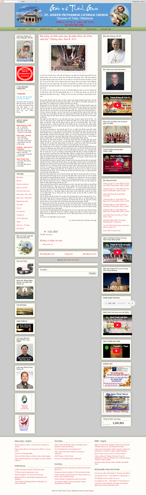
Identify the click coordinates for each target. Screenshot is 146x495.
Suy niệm (20, 205)
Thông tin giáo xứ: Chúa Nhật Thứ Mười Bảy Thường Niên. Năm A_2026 (116, 205)
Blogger (91, 491)
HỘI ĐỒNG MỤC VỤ (46, 29)
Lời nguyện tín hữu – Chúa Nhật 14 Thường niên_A (112, 481)
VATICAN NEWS (91, 29)
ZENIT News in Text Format (64, 456)
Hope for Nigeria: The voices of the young (29, 474)
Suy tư (19, 208)
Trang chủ (69, 254)
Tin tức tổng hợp (22, 218)
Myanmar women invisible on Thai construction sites (72, 472)
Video (18, 222)
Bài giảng (49, 234)
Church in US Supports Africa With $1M (68, 458)
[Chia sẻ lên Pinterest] (57, 232)
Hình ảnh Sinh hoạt (23, 191)
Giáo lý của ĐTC (22, 187)
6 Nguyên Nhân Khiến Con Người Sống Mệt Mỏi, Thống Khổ (114, 221)
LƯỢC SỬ (33, 29)
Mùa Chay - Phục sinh (24, 194)
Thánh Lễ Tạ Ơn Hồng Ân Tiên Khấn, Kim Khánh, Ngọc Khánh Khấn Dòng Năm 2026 (111, 484)
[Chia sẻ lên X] (53, 232)
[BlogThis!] (51, 232)
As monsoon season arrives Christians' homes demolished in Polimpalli (70, 482)
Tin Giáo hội (21, 211)
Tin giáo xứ (20, 215)
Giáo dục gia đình (23, 184)
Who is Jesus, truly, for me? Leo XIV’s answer (110, 453)
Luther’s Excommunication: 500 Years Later (29, 469)
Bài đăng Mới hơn (47, 254)
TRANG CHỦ (21, 29)
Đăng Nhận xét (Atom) (71, 260)
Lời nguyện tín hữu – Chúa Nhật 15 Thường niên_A (112, 476)
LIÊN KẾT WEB (106, 29)
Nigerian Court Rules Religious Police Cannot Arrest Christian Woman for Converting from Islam (112, 445)
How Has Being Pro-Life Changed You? (68, 449)
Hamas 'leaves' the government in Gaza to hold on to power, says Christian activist (73, 475)
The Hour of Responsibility (24, 453)
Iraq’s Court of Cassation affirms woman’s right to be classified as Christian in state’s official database (112, 450)
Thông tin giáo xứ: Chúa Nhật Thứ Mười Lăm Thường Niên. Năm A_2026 (116, 210)
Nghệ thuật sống (22, 201)
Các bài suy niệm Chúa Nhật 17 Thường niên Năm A (112, 473)
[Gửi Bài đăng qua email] (44, 231)
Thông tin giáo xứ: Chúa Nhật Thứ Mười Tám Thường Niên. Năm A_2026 (116, 200)
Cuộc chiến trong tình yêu (112, 230)
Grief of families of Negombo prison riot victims (70, 479)
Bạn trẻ (19, 181)
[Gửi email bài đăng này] (49, 232)
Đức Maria (20, 228)
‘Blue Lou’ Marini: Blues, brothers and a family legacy (32, 456)
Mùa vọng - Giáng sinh (24, 198)
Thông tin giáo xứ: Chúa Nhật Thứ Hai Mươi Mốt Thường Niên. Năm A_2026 (116, 184)
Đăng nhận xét (48, 244)
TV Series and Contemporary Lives (26, 472)
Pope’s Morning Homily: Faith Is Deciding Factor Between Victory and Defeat (71, 445)
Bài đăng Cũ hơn (89, 254)
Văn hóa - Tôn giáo (23, 225)
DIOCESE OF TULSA (75, 29)
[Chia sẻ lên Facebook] (55, 232)
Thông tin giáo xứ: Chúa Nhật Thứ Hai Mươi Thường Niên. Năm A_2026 (116, 189)
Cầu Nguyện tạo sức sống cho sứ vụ (107, 478)
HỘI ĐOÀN (60, 29)
